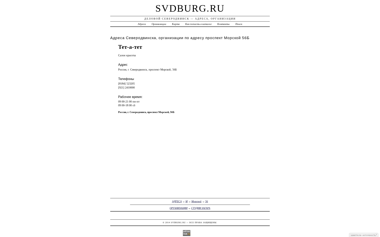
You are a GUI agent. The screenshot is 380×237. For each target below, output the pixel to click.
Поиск (238, 24)
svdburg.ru (190, 8)
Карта (176, 24)
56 (206, 201)
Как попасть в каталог (198, 24)
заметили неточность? (364, 235)
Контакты (223, 24)
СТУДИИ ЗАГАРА (200, 208)
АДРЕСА (177, 201)
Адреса (142, 24)
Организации (159, 24)
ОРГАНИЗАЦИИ (178, 208)
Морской (196, 201)
